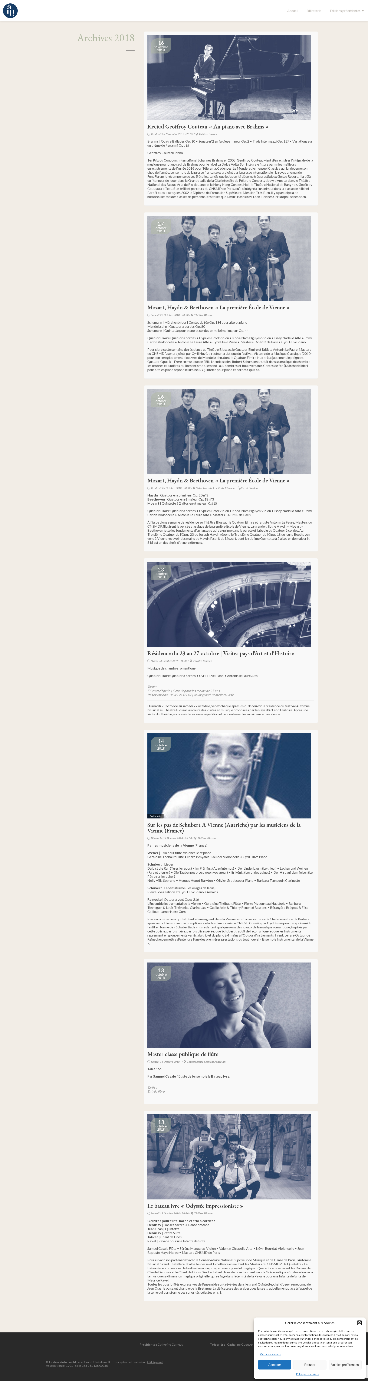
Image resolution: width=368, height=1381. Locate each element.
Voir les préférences (345, 1365)
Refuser (309, 1365)
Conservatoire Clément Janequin (206, 1061)
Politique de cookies (307, 1374)
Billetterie (314, 11)
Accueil (292, 11)
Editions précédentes (345, 11)
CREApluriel (155, 1362)
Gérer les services (270, 1354)
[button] (359, 1323)
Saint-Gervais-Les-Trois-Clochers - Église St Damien (227, 488)
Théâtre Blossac (208, 134)
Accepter (274, 1365)
